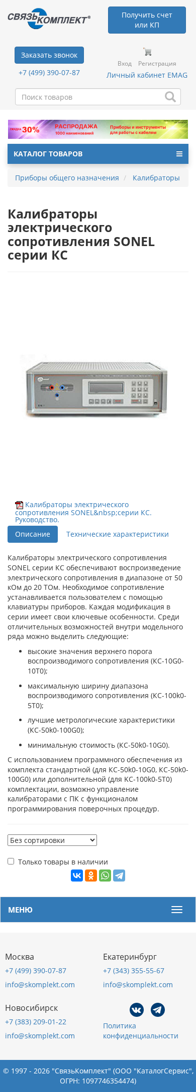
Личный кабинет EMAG (147, 75)
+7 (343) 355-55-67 (133, 970)
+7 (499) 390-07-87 (49, 72)
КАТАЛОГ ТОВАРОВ (48, 153)
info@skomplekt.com (40, 984)
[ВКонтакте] (77, 875)
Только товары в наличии (63, 861)
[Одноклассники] (91, 875)
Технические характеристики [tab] (117, 534)
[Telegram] (119, 875)
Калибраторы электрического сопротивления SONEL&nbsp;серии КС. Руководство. (83, 512)
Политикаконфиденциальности (140, 1030)
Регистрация (157, 63)
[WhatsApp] (105, 875)
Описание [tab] (32, 534)
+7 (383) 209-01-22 (35, 1021)
